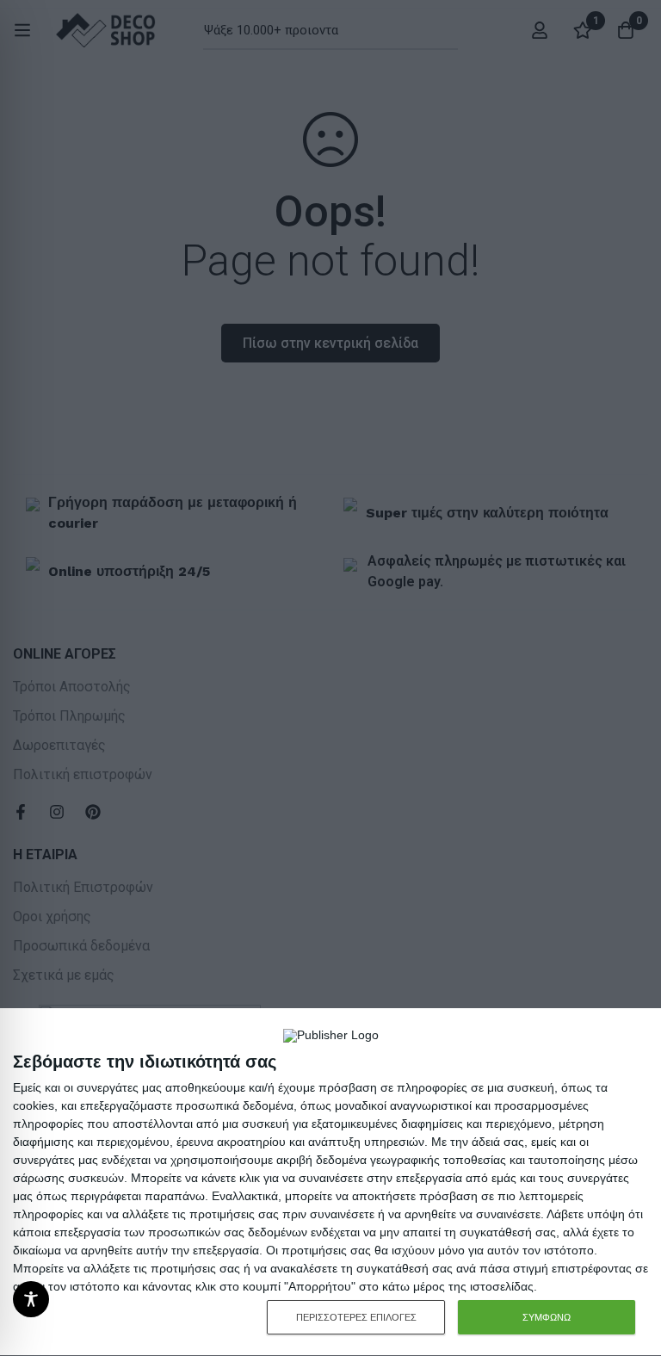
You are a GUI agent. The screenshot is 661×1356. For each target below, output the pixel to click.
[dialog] (330, 1182)
